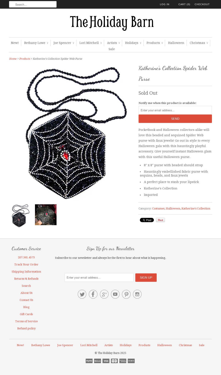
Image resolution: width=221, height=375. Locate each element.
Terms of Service (26, 321)
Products (155, 43)
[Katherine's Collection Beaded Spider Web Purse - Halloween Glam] (20, 216)
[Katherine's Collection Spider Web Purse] (46, 215)
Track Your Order (26, 264)
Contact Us (26, 300)
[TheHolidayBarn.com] (110, 24)
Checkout (202, 4)
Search (26, 285)
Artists (113, 43)
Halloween (176, 43)
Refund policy (26, 328)
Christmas (199, 43)
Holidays (133, 43)
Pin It (160, 220)
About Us (26, 292)
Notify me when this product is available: (167, 103)
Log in (164, 4)
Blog (26, 307)
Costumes (158, 208)
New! (15, 43)
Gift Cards (26, 314)
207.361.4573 (26, 257)
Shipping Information (26, 271)
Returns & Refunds (26, 278)
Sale (112, 49)
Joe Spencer (64, 43)
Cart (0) (184, 4)
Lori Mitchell (90, 43)
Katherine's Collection (196, 208)
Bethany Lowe (36, 43)
